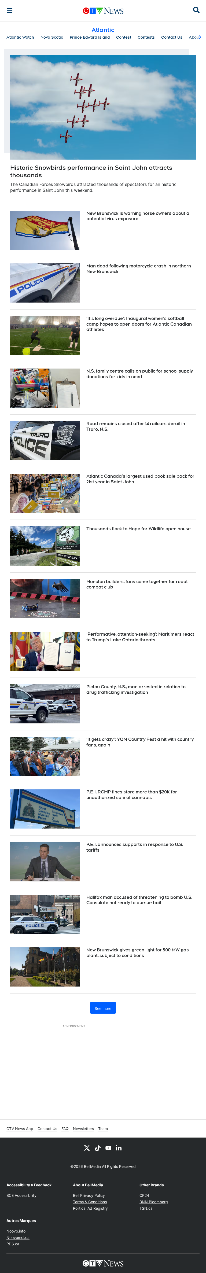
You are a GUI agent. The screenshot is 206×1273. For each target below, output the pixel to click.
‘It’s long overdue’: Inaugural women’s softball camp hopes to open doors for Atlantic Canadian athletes (139, 324)
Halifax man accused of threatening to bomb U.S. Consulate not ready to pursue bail (139, 900)
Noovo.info (15, 1231)
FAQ (65, 1128)
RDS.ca (12, 1244)
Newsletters (83, 1128)
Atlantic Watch (20, 37)
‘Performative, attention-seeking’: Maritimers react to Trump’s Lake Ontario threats (140, 637)
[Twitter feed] (87, 1148)
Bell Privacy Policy (89, 1195)
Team (103, 1128)
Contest (123, 37)
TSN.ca (146, 1208)
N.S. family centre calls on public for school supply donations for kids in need (139, 374)
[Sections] (9, 10)
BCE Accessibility (21, 1195)
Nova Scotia (52, 37)
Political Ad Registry (90, 1208)
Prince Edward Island (90, 37)
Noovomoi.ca (18, 1237)
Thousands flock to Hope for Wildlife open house (138, 528)
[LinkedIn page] (119, 1148)
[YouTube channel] (108, 1148)
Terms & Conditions (90, 1202)
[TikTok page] (97, 1148)
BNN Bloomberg (153, 1202)
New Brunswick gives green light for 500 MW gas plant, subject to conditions (137, 952)
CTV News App (19, 1128)
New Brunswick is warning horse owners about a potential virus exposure (137, 216)
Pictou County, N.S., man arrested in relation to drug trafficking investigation (136, 689)
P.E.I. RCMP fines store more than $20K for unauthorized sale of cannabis (131, 794)
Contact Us (171, 37)
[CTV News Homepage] (103, 11)
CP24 (144, 1195)
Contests (146, 37)
